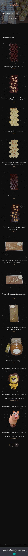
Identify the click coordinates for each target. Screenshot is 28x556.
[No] (26, 551)
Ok (14, 553)
